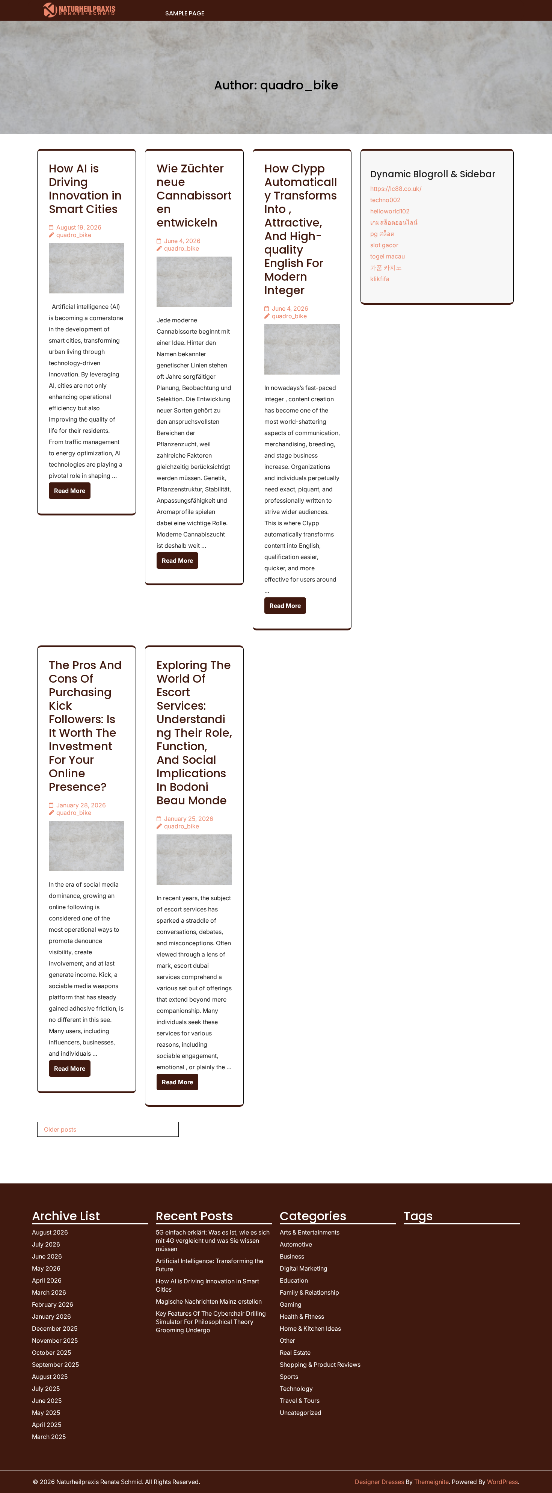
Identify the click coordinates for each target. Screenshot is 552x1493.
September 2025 (55, 1364)
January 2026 (51, 1316)
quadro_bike (73, 235)
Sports (289, 1376)
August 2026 (50, 1232)
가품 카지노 (386, 267)
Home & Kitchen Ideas (310, 1328)
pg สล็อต (382, 233)
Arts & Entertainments (309, 1232)
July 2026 (46, 1244)
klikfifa (379, 279)
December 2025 (54, 1328)
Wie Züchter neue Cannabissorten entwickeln (194, 195)
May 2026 (46, 1268)
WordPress (502, 1481)
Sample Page (184, 13)
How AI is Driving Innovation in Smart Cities (85, 188)
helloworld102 (390, 211)
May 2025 (46, 1412)
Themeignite (431, 1481)
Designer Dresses (379, 1481)
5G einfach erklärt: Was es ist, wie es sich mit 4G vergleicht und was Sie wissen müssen (213, 1241)
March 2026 (49, 1292)
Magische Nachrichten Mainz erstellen (209, 1301)
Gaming (291, 1304)
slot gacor (384, 245)
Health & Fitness (302, 1316)
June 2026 (47, 1256)
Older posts (60, 1129)
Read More (69, 490)
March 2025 (49, 1436)
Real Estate (295, 1352)
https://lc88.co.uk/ (396, 188)
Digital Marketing (303, 1268)
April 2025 (46, 1424)
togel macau (387, 256)
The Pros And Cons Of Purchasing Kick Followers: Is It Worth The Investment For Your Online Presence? (85, 726)
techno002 (385, 200)
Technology (296, 1388)
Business (292, 1256)
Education (294, 1280)
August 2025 (50, 1376)
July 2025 (46, 1388)
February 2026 (52, 1304)
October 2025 (51, 1352)
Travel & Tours (300, 1400)
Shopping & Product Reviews (320, 1364)
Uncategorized (300, 1412)
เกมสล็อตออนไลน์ (394, 222)
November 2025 (55, 1340)
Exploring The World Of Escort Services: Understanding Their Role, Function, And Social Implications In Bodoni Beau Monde (194, 732)
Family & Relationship (309, 1292)
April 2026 (47, 1280)
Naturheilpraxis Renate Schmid (99, 1481)
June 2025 (47, 1400)
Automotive (296, 1244)
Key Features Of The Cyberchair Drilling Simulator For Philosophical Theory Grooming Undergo (211, 1322)
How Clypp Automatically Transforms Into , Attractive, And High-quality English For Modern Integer (300, 229)
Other (287, 1340)
